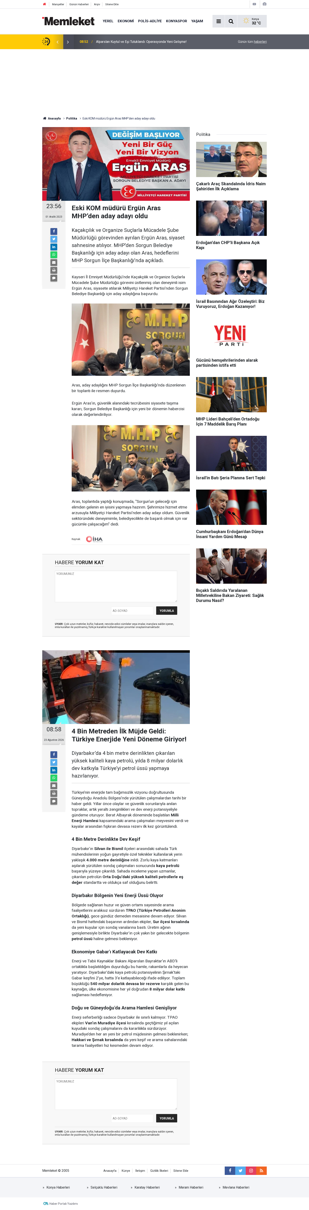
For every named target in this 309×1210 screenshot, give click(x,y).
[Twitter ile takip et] (240, 1171)
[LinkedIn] (53, 247)
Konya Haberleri (58, 1187)
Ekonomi (126, 21)
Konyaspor (176, 21)
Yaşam (197, 21)
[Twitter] (53, 239)
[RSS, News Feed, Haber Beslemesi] (261, 1171)
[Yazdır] (53, 270)
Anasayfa (109, 1171)
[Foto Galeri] (264, 4)
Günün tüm (252, 42)
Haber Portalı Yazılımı (63, 1203)
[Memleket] (68, 21)
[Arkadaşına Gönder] (53, 262)
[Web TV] (254, 4)
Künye (126, 1171)
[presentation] (57, 41)
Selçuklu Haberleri (104, 1187)
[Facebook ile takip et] (230, 1171)
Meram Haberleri (191, 1187)
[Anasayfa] (44, 4)
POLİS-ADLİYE (150, 21)
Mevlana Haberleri (236, 1187)
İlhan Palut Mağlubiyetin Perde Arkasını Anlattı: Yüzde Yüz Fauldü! (144, 42)
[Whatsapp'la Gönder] (53, 254)
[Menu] (218, 21)
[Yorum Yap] (53, 278)
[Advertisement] (154, 80)
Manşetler (58, 4)
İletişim (140, 1171)
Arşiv (97, 4)
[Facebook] (53, 231)
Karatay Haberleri (147, 1187)
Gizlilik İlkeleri (159, 1171)
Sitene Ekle (112, 4)
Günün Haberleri (79, 4)
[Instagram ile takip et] (251, 1171)
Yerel (108, 21)
